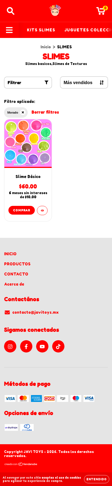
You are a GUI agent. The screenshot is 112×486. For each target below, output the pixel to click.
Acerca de (14, 284)
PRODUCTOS (17, 264)
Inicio (46, 47)
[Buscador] (10, 11)
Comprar (21, 210)
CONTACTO (16, 274)
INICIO (10, 253)
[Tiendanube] (21, 465)
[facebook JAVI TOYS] (26, 346)
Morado (12, 112)
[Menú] (9, 30)
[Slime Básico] (42, 210)
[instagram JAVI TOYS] (10, 346)
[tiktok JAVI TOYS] (58, 346)
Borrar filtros (45, 112)
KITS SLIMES (41, 30)
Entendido (96, 479)
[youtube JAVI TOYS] (42, 346)
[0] (100, 12)
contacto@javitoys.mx (35, 312)
